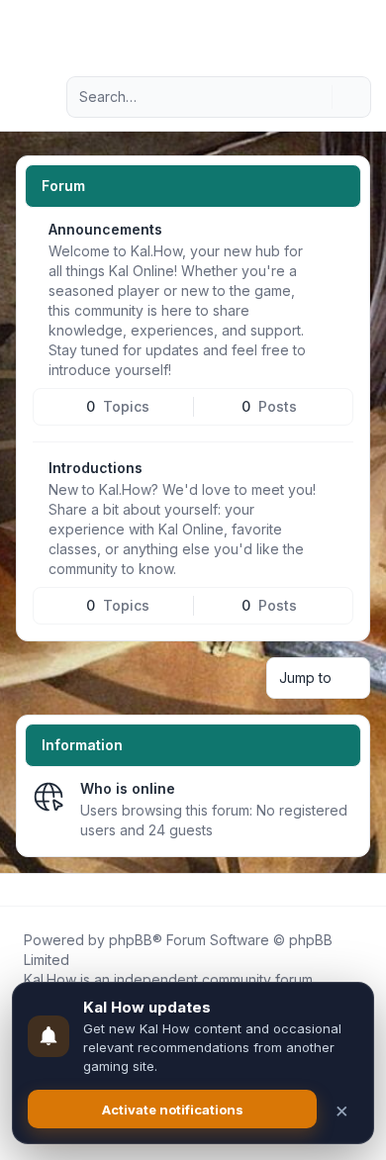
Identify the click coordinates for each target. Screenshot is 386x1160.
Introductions (95, 467)
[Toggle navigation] (362, 32)
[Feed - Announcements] (336, 236)
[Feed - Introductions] (336, 475)
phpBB (130, 939)
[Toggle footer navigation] (362, 890)
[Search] (315, 97)
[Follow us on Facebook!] (20, 890)
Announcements (105, 229)
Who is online (127, 788)
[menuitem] (338, 31)
